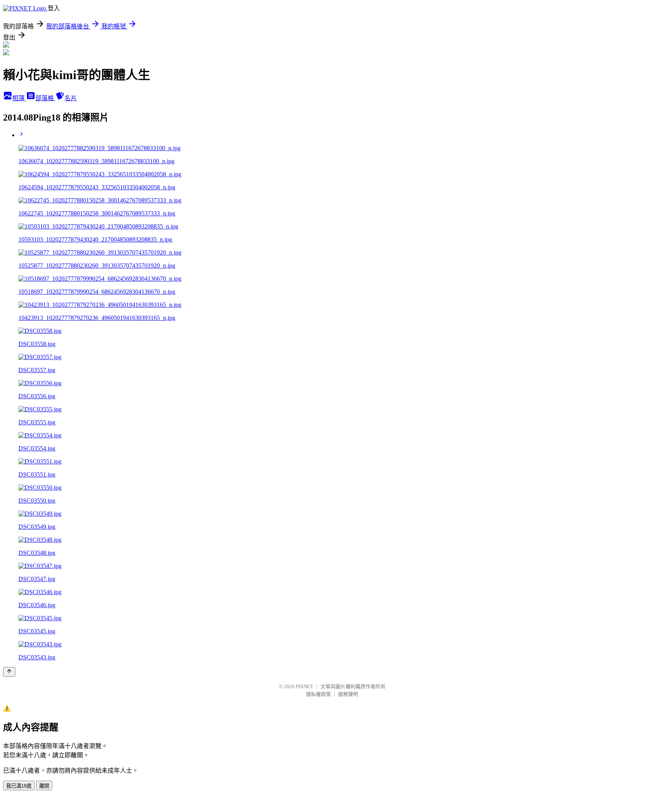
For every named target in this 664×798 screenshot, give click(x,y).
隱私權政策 (318, 694)
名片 (71, 98)
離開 (44, 786)
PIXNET (304, 686)
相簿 (19, 98)
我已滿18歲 (19, 786)
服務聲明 (348, 694)
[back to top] (9, 672)
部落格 (45, 98)
